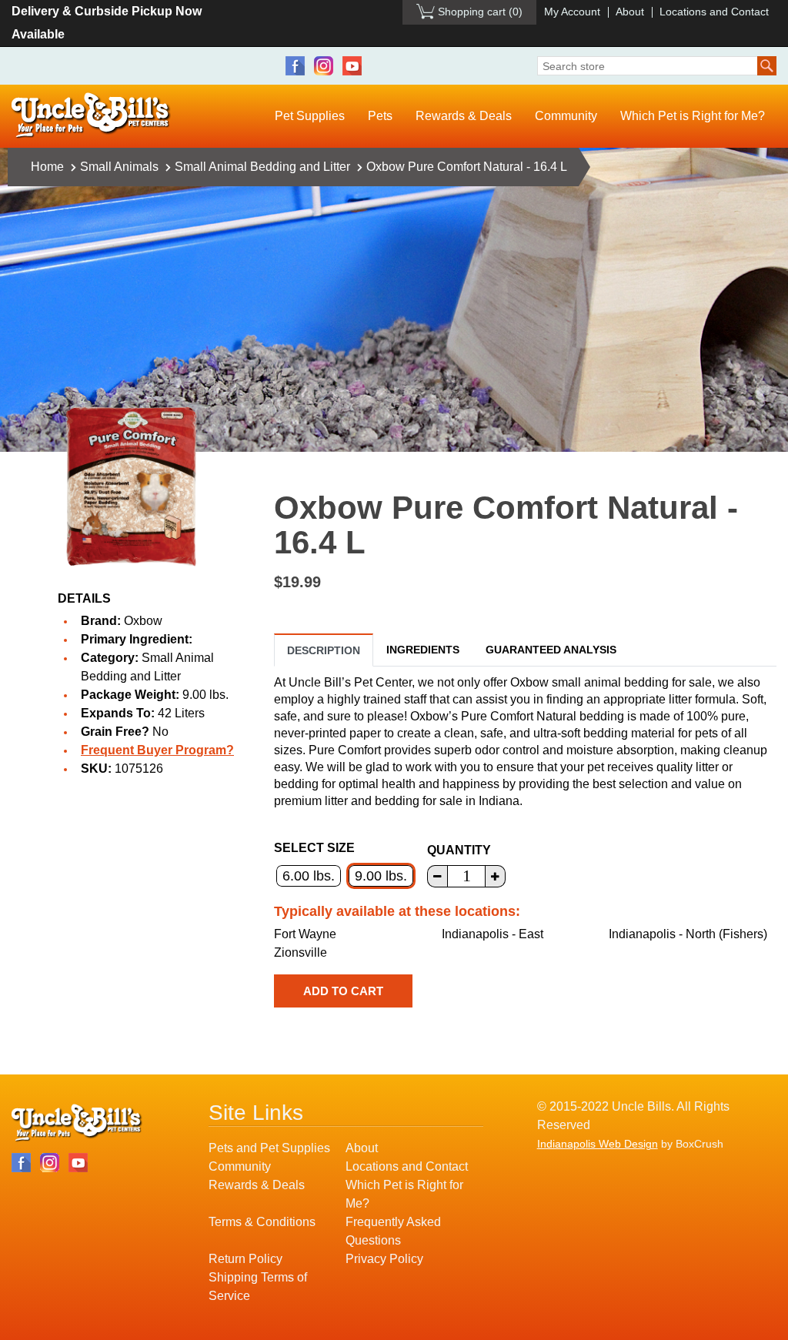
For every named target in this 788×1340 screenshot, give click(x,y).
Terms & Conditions (262, 1221)
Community (566, 115)
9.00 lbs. (381, 876)
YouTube (352, 65)
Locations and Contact (714, 11)
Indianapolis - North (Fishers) (688, 934)
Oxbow (143, 620)
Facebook (295, 65)
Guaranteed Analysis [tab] (551, 649)
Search (766, 65)
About (630, 11)
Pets (380, 115)
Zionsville (300, 952)
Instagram (323, 65)
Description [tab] (323, 650)
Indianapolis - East (492, 934)
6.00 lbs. (308, 876)
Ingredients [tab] (422, 649)
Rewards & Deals (464, 115)
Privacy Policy (384, 1258)
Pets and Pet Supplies (269, 1148)
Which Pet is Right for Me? (692, 115)
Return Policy (245, 1258)
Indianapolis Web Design (597, 1144)
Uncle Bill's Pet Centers (91, 116)
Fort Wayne (305, 934)
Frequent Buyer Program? (157, 750)
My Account (572, 11)
